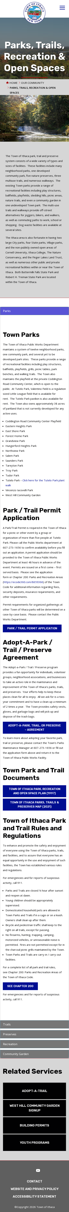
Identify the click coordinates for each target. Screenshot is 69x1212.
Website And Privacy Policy (35, 1189)
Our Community (32, 82)
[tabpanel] (34, 311)
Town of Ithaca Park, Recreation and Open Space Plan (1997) (34, 791)
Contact (34, 1181)
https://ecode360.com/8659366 (23, 582)
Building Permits (34, 1125)
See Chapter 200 (20, 986)
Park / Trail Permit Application (32, 628)
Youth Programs (34, 1143)
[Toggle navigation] (62, 8)
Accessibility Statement (34, 1196)
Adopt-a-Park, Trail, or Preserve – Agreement (34, 727)
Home (13, 82)
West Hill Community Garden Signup (35, 1108)
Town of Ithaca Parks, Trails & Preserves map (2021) (34, 804)
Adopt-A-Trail (34, 1091)
